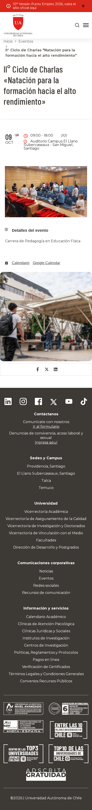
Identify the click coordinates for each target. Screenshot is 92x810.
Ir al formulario (46, 426)
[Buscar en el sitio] (77, 25)
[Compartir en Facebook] (38, 369)
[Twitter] (53, 402)
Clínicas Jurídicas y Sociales (46, 631)
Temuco (46, 488)
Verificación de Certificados (46, 667)
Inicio (8, 41)
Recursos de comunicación (46, 593)
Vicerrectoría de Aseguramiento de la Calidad (46, 519)
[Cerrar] (83, 6)
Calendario (20, 263)
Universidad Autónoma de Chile (53, 798)
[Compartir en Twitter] (46, 369)
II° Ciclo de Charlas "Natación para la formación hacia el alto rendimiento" (41, 53)
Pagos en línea (46, 660)
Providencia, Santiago (46, 466)
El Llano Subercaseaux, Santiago (46, 473)
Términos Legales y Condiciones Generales (46, 674)
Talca (46, 480)
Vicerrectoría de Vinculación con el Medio (46, 533)
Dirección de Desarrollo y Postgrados (46, 547)
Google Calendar (46, 263)
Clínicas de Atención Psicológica (46, 624)
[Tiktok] (84, 402)
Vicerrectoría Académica (46, 511)
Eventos (26, 41)
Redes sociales (46, 585)
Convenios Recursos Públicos (46, 681)
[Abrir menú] (86, 25)
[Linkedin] (8, 402)
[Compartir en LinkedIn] (55, 369)
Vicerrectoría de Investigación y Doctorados (46, 526)
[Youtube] (68, 402)
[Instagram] (23, 402)
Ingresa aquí (46, 442)
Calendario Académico (46, 617)
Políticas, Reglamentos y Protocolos (46, 652)
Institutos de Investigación (46, 638)
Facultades (46, 540)
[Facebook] (38, 402)
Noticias (46, 571)
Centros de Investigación (46, 645)
